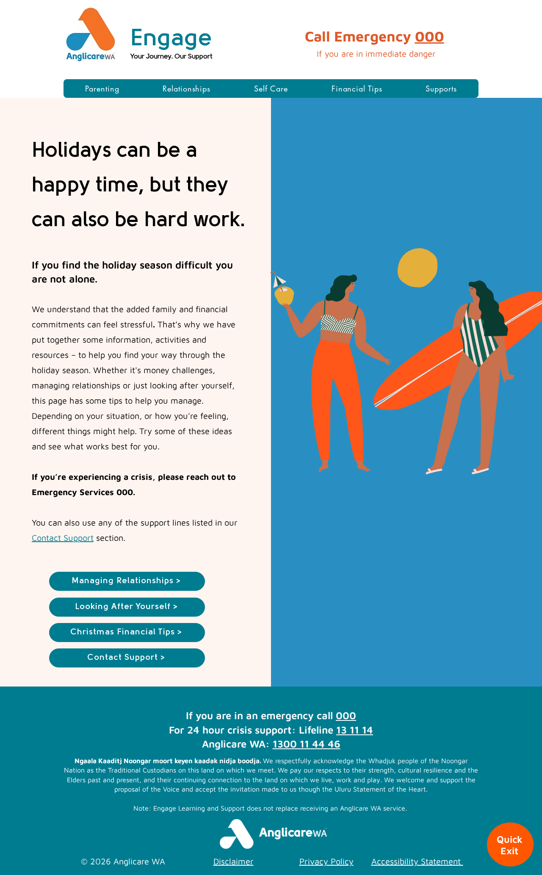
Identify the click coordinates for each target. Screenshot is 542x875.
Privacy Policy (326, 861)
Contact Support (63, 538)
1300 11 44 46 (306, 744)
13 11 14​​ (354, 730)
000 (429, 36)
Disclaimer (233, 861)
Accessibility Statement (417, 861)
